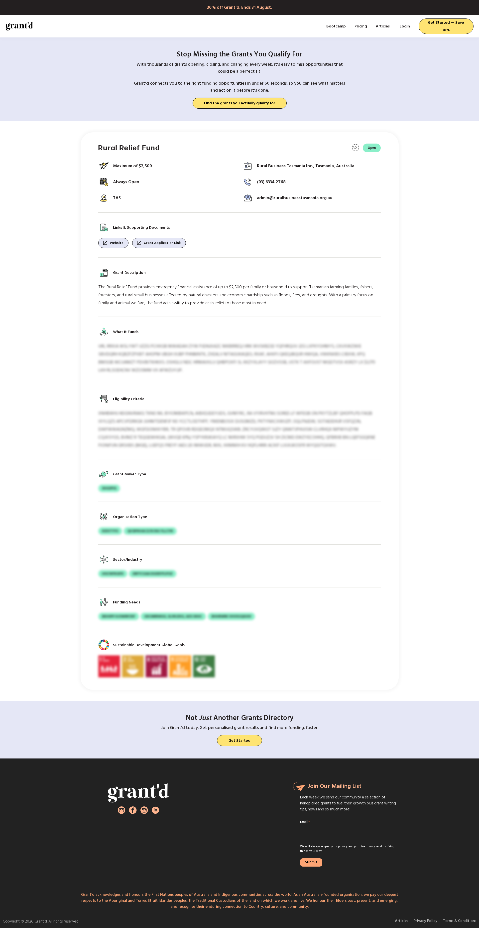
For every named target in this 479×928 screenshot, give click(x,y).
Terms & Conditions (459, 921)
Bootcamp (336, 26)
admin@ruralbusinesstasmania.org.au (294, 197)
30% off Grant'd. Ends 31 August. (239, 7)
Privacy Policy (425, 921)
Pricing (361, 26)
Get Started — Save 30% (446, 26)
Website (112, 243)
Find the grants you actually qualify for (239, 103)
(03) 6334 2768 (271, 182)
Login (405, 26)
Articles (383, 26)
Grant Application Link (158, 243)
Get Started (239, 740)
